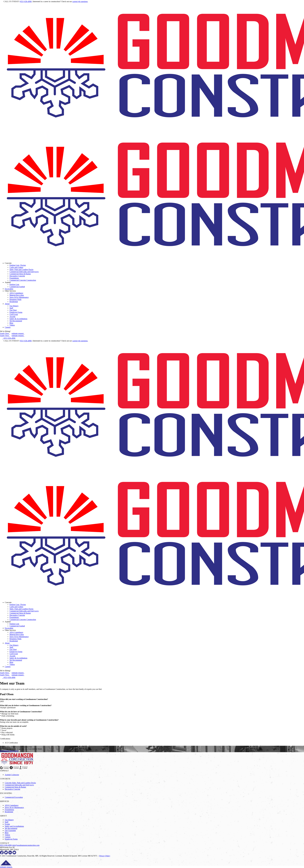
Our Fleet (13, 310)
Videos (12, 325)
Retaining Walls (15, 299)
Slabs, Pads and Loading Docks (21, 270)
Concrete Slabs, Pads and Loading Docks (20, 783)
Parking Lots (14, 284)
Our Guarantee (10, 831)
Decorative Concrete (17, 276)
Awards (12, 317)
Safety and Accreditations (14, 826)
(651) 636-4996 (26, 1)
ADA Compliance (16, 293)
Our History (14, 306)
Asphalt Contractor (12, 775)
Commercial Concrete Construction (23, 280)
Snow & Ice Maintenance (19, 297)
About (7, 304)
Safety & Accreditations (18, 319)
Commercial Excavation (14, 797)
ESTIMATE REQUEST (9, 751)
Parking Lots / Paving (18, 265)
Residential (14, 302)
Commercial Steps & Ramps (20, 274)
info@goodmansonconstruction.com (25, 845)
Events (7, 824)
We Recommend (16, 321)
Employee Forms (16, 312)
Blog (11, 323)
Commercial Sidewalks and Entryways (24, 272)
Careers (7, 327)
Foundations (14, 278)
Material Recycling (17, 295)
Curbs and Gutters (16, 267)
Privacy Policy (104, 856)
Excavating (9, 289)
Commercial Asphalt (17, 287)
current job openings (80, 1)
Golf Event (14, 314)
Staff (11, 308)
